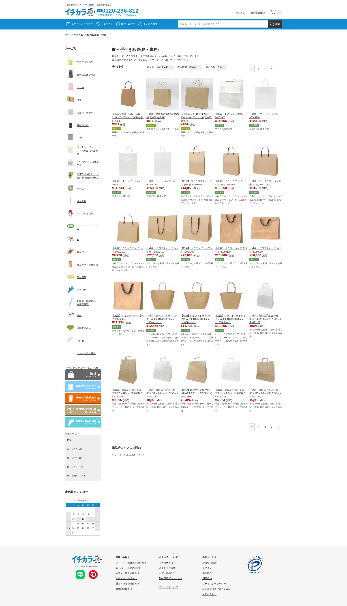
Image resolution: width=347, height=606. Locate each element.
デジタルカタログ (168, 587)
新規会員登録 (258, 12)
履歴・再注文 (128, 24)
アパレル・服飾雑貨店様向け (131, 562)
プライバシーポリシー (214, 583)
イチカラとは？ (167, 562)
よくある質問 (150, 24)
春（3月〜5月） (76, 448)
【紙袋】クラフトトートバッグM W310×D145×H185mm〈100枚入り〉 (196, 319)
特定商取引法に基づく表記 (216, 589)
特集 (69, 439)
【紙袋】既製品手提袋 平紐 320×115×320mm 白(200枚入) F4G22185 (230, 393)
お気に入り (107, 24)
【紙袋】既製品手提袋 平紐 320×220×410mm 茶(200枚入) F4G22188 (127, 393)
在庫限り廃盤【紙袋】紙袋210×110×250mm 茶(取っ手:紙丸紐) (127, 117)
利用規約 (207, 578)
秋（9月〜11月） (76, 466)
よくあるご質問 (167, 568)
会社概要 (207, 573)
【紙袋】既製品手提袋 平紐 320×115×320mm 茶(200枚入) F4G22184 (265, 393)
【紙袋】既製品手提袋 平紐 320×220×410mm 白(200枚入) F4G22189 (265, 319)
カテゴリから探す (82, 24)
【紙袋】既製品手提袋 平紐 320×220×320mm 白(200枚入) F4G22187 (162, 393)
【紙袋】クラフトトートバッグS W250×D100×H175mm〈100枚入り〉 (230, 319)
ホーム (68, 34)
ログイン (240, 12)
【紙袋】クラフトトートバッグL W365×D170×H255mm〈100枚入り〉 (161, 319)
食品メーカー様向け (126, 578)
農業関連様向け (124, 589)
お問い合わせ (209, 594)
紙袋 (76, 34)
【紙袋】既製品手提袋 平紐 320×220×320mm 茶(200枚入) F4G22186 (196, 393)
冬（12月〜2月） (76, 475)
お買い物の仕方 (167, 573)
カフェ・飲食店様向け (127, 573)
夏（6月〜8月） (76, 457)
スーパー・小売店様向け (129, 568)
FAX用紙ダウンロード (170, 578)
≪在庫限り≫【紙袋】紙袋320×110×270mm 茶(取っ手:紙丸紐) (196, 117)
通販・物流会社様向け (127, 583)
